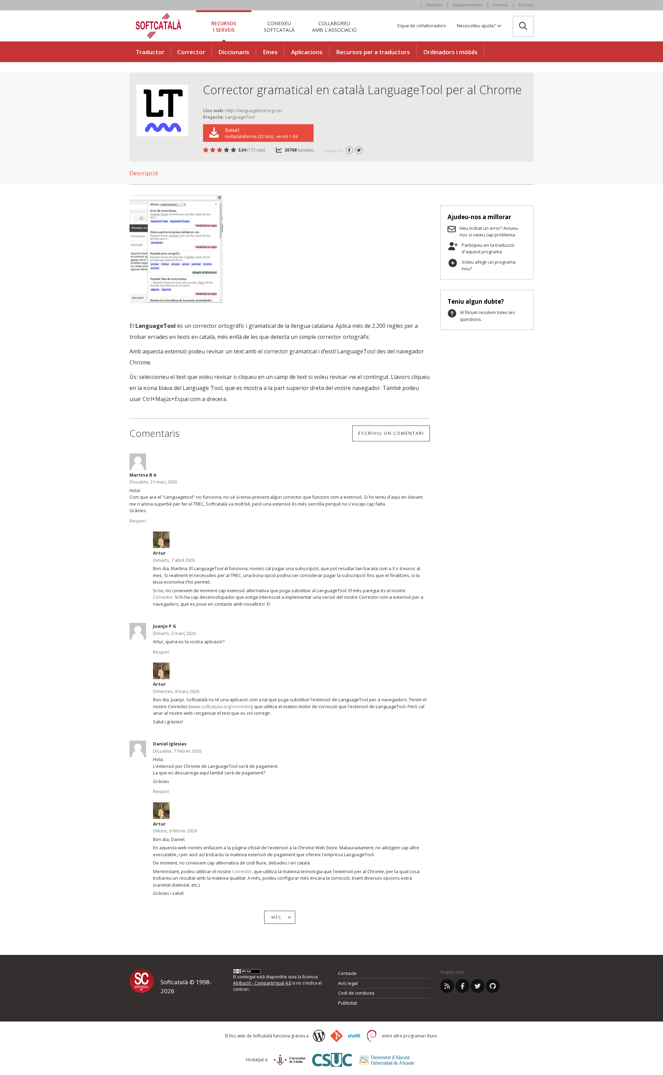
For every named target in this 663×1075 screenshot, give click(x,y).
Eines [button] (270, 52)
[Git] (336, 1036)
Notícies (434, 5)
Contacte (347, 973)
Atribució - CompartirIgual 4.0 (262, 983)
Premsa (500, 5)
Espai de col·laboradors (421, 25)
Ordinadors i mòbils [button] (450, 52)
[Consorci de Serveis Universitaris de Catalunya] (332, 1059)
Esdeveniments (467, 5)
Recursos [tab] (223, 26)
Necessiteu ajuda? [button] (477, 25)
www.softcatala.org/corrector (220, 706)
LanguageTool (240, 117)
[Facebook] (462, 986)
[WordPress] (318, 1036)
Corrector (191, 52)
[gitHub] (493, 986)
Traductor (150, 52)
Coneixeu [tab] (279, 26)
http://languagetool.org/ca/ (253, 110)
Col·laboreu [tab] (334, 26)
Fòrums (526, 5)
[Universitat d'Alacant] (386, 1060)
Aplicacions (307, 52)
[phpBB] (354, 1036)
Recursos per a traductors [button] (373, 52)
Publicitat (347, 1003)
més (276, 917)
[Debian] (371, 1036)
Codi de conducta (356, 993)
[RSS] (447, 986)
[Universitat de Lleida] (289, 1059)
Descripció (143, 173)
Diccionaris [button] (233, 52)
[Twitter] (477, 986)
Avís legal (348, 983)
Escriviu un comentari (391, 433)
